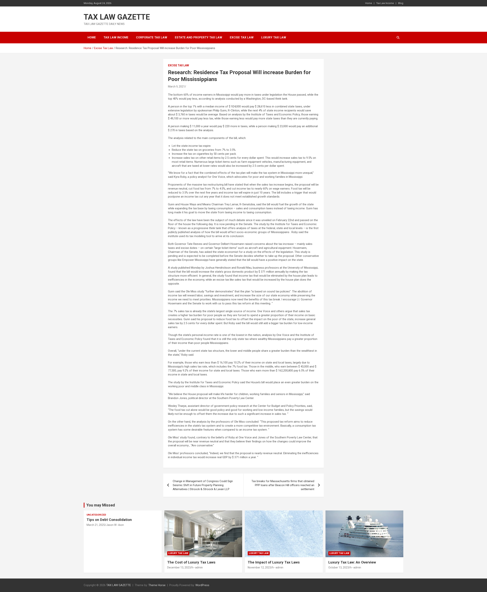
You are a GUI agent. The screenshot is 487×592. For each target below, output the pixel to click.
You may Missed (100, 505)
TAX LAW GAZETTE (117, 17)
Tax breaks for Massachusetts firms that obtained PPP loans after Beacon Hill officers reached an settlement (282, 485)
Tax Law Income (385, 3)
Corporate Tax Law (151, 37)
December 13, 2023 (179, 567)
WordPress (202, 585)
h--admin (197, 567)
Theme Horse (157, 585)
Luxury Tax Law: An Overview (352, 562)
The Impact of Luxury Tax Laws (274, 562)
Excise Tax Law (242, 37)
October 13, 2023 (338, 567)
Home (368, 3)
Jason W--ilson (115, 524)
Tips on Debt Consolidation (110, 519)
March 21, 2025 (96, 524)
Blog (400, 3)
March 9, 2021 (176, 86)
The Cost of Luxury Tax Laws (191, 562)
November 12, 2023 (259, 567)
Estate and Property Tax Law (198, 37)
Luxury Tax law (273, 37)
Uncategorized (96, 514)
